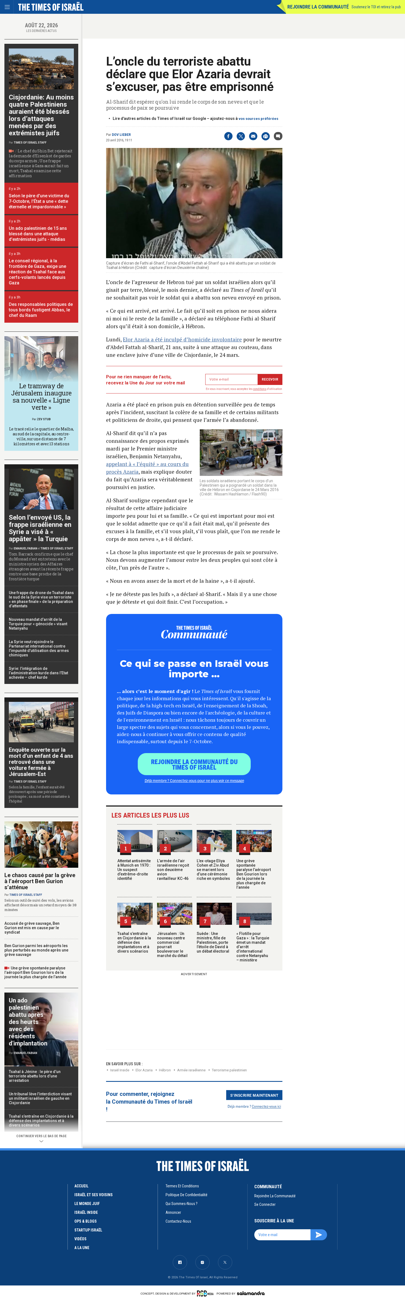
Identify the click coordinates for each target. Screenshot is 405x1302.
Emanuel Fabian (25, 548)
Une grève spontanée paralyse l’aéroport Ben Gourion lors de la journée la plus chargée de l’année (253, 874)
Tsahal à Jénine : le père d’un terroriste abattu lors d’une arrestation (35, 1076)
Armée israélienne (191, 1070)
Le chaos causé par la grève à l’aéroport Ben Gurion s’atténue (39, 881)
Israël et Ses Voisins (93, 1195)
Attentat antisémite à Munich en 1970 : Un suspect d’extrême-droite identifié (134, 870)
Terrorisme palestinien (229, 1070)
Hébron (165, 1070)
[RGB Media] (206, 1293)
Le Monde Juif (87, 1203)
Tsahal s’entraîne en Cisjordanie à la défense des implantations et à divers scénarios (134, 942)
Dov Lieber (121, 135)
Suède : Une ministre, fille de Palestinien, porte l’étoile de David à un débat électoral (213, 942)
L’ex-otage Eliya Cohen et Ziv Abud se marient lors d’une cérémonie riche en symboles (213, 870)
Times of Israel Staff (30, 142)
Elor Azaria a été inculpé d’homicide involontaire (182, 339)
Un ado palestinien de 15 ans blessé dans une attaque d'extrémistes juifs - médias (38, 234)
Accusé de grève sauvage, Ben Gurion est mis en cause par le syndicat (32, 927)
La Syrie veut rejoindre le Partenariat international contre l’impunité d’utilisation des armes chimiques (39, 648)
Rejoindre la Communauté (318, 7)
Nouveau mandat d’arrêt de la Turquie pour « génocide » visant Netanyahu (38, 623)
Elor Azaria (144, 1070)
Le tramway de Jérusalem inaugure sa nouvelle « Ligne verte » (41, 396)
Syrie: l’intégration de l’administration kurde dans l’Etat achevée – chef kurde (38, 673)
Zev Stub (44, 419)
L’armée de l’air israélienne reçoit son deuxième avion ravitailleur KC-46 (173, 870)
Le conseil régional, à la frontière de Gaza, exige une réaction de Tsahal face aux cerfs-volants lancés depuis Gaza (37, 271)
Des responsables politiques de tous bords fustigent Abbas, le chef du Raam (41, 310)
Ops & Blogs (85, 1221)
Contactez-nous (178, 1221)
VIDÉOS (80, 1239)
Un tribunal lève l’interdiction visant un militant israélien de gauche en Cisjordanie (40, 1098)
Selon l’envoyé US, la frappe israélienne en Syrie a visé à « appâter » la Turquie (40, 528)
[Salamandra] (250, 1293)
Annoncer (173, 1212)
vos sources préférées (258, 119)
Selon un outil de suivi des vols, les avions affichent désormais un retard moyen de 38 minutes (40, 905)
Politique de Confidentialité (186, 1195)
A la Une (81, 1248)
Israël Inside (119, 1070)
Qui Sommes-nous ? (182, 1203)
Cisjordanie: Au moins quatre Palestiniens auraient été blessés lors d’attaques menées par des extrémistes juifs (41, 115)
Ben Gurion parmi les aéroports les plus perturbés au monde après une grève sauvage (36, 950)
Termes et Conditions (182, 1186)
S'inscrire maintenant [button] (254, 1095)
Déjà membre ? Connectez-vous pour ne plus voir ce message (194, 780)
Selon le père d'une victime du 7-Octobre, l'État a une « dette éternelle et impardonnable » (39, 201)
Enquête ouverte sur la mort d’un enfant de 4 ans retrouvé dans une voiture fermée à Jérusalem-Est (41, 761)
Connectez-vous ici (266, 1106)
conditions (259, 388)
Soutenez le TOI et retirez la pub (376, 7)
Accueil (81, 1186)
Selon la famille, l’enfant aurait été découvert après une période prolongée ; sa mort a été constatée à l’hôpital (39, 794)
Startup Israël (88, 1230)
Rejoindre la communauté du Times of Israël (194, 764)
